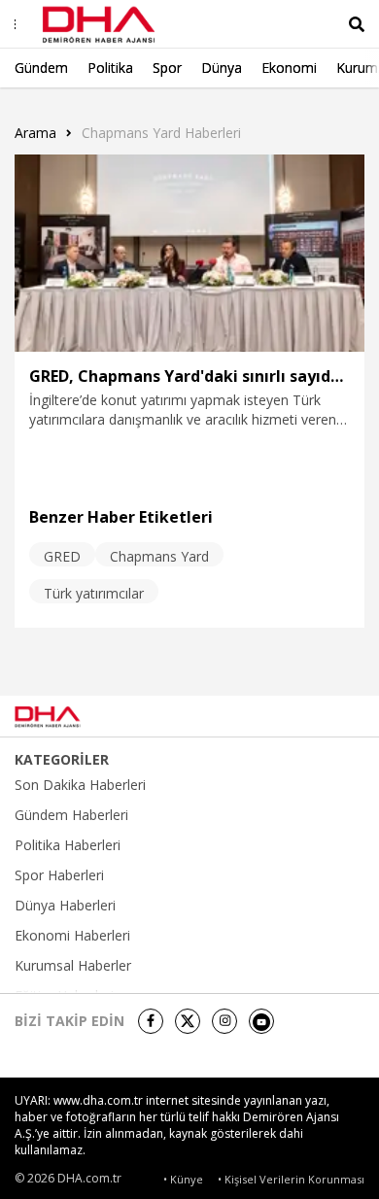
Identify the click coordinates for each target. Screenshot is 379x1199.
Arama (35, 132)
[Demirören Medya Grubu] (321, 716)
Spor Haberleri (59, 875)
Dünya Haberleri (65, 905)
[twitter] (187, 1021)
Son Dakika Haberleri (80, 785)
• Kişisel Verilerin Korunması (291, 1179)
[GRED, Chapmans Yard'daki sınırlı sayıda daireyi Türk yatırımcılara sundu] (189, 253)
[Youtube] (261, 1021)
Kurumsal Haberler (73, 966)
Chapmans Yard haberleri (161, 132)
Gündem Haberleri (71, 815)
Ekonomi (289, 67)
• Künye (183, 1179)
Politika (110, 67)
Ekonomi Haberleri (72, 935)
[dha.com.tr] (72, 717)
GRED (62, 556)
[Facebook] (150, 1021)
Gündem (41, 67)
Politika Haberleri (68, 845)
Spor (167, 67)
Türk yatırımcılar (94, 593)
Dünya (221, 67)
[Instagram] (224, 1021)
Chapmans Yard (159, 556)
